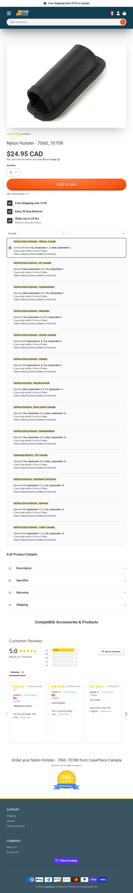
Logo (22, 13)
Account (118, 13)
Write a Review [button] (113, 651)
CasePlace (49, 886)
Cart (124, 13)
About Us (12, 847)
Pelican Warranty (16, 826)
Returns (11, 821)
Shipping (11, 815)
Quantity (11, 165)
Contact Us (13, 852)
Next (126, 712)
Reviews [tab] (15, 672)
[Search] (123, 22)
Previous (6, 712)
